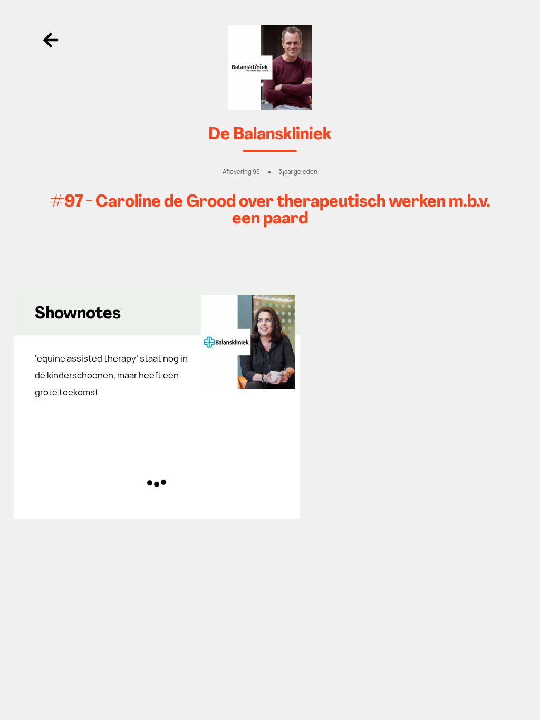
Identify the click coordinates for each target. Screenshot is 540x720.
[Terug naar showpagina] (270, 67)
